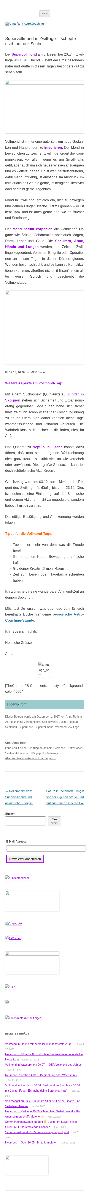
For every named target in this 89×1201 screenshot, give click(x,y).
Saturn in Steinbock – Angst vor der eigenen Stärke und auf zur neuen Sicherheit (65, 797)
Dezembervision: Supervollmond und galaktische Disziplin (19, 797)
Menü (45, 13)
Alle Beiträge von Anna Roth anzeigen (30, 758)
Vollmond (61, 727)
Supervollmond (44, 727)
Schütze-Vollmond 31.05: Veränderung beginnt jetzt (37, 1132)
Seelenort (11, 727)
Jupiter (63, 721)
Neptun (73, 721)
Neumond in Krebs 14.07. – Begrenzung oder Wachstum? (41, 1075)
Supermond (26, 727)
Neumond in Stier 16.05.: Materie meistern (31, 1142)
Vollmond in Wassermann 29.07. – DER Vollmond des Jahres (43, 1064)
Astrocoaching (14, 721)
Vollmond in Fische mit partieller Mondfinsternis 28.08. (39, 1044)
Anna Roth (72, 716)
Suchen (10, 813)
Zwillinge (73, 727)
